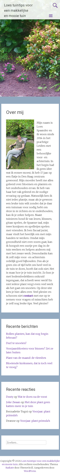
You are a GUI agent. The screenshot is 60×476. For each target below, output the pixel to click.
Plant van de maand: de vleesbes (26, 357)
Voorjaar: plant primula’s (35, 420)
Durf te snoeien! (16, 343)
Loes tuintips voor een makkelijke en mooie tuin (18, 10)
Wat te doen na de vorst (32, 396)
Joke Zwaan (13, 402)
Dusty (9, 396)
